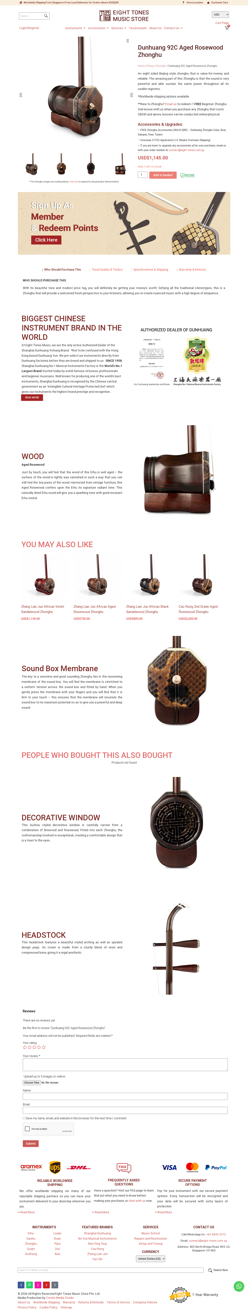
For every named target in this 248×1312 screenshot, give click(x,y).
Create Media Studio (60, 1298)
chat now (74, 182)
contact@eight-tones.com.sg (186, 150)
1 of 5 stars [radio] (25, 1047)
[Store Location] (183, 2)
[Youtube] (46, 1285)
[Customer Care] (208, 2)
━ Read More (26, 1212)
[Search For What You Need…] (110, 1270)
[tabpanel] (124, 288)
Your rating (30, 1042)
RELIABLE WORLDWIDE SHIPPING (55, 1183)
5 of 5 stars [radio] (44, 1047)
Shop (150, 65)
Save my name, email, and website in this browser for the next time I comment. (76, 1118)
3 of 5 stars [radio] (34, 1047)
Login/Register (29, 28)
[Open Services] (125, 28)
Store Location (194, 2)
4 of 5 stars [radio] (39, 1047)
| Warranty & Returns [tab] (191, 269)
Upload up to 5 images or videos (44, 1076)
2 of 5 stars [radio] (29, 1047)
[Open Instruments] (84, 28)
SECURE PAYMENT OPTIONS (192, 1183)
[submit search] (46, 16)
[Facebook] (21, 1285)
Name (27, 1090)
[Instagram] (38, 1285)
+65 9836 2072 (216, 1234)
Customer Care (219, 2)
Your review (31, 1056)
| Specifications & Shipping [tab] (149, 269)
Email (26, 1104)
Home (141, 65)
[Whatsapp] (29, 1285)
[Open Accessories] (107, 28)
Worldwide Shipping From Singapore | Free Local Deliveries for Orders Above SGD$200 (71, 2)
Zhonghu (161, 65)
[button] (20, 95)
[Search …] (34, 16)
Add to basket (163, 175)
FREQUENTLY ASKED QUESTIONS (124, 1182)
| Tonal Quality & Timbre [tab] (106, 269)
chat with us (137, 1200)
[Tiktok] (54, 1285)
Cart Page (222, 23)
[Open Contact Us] (181, 28)
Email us (171, 104)
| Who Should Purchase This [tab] (61, 269)
